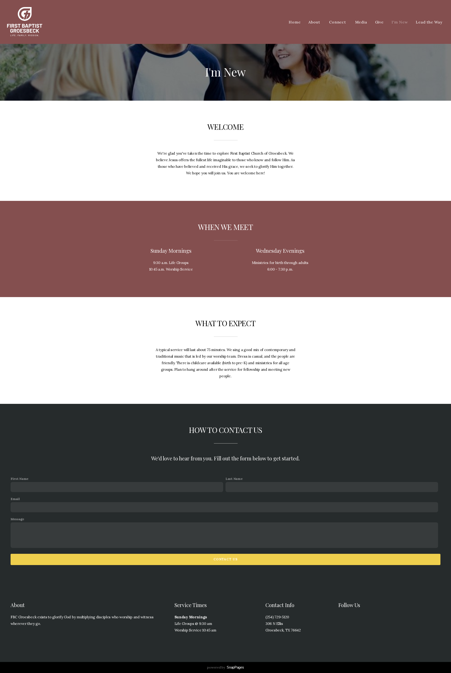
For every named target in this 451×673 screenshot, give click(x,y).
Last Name (234, 479)
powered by (225, 667)
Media (361, 22)
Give (379, 22)
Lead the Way (429, 22)
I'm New (400, 22)
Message (17, 519)
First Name (19, 479)
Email (15, 499)
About (314, 22)
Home (294, 22)
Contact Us (225, 559)
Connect (338, 22)
